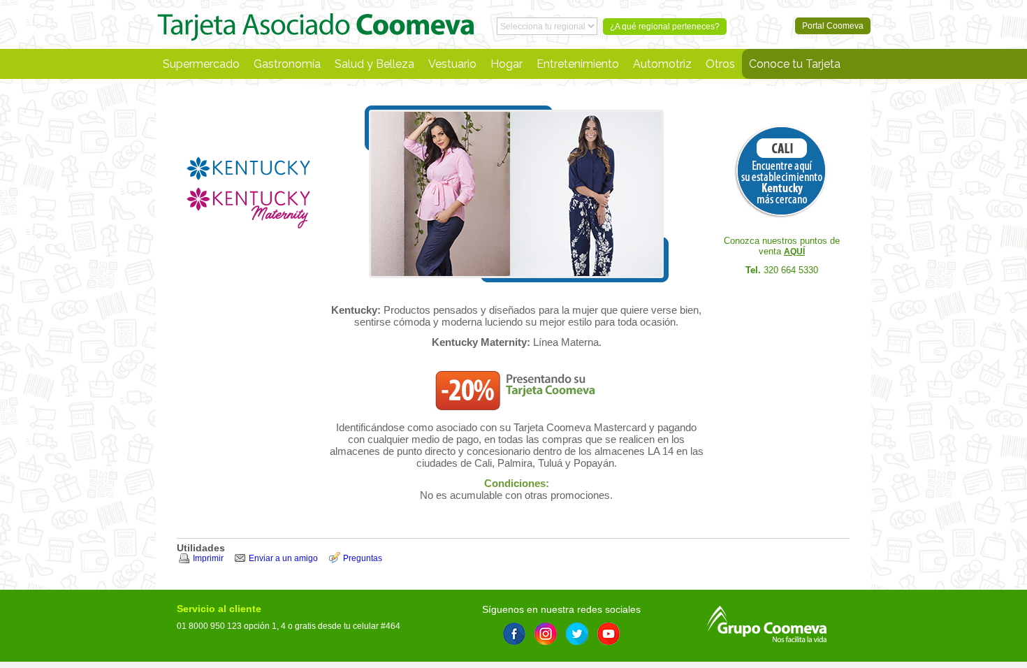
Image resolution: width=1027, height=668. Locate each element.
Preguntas (362, 558)
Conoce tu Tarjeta (794, 64)
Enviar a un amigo (283, 558)
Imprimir (208, 558)
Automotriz (662, 64)
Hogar (506, 64)
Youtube (608, 634)
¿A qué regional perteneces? (665, 26)
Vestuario (452, 64)
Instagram (545, 634)
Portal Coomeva (316, 24)
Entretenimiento (578, 64)
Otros (720, 64)
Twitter (577, 634)
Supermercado (201, 64)
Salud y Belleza (374, 64)
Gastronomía (287, 64)
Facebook (514, 634)
